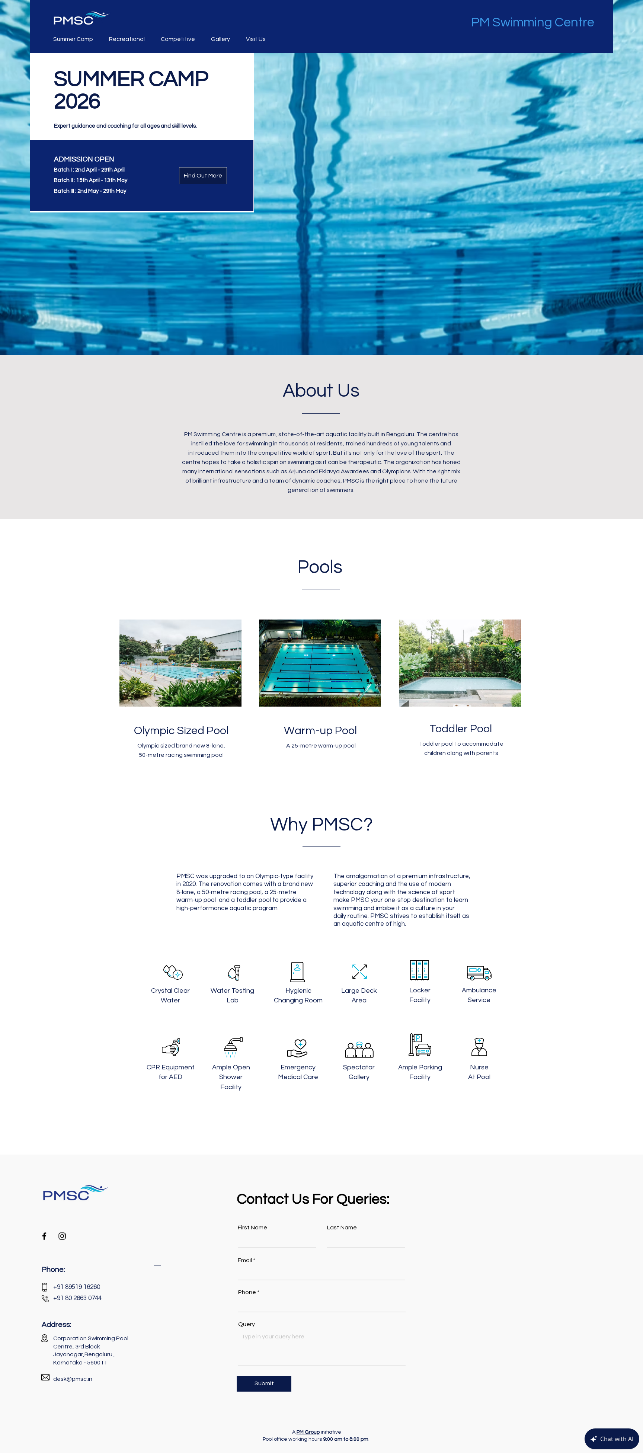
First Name (252, 1227)
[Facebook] (44, 1236)
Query (246, 1324)
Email (245, 1260)
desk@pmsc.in (72, 1379)
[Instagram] (62, 1236)
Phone (247, 1292)
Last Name (342, 1227)
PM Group (308, 1432)
